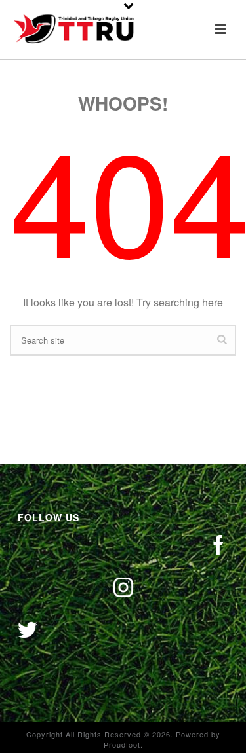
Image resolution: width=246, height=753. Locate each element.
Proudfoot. (123, 744)
